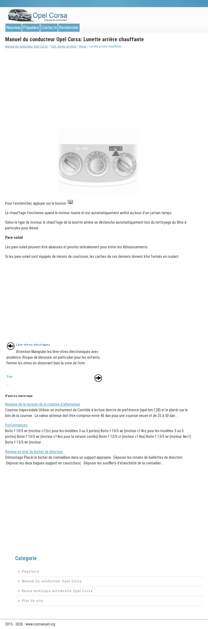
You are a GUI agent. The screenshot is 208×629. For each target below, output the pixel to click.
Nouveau (13, 27)
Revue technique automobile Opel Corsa (57, 591)
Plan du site (32, 601)
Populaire (31, 27)
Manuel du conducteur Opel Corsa (26, 46)
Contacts (49, 27)
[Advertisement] (99, 87)
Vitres (82, 46)
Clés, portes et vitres (63, 46)
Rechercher (69, 27)
